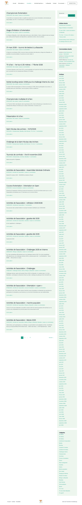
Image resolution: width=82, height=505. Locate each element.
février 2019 (62, 206)
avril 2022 (61, 150)
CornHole (22, 156)
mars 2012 (61, 347)
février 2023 (62, 137)
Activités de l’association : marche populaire (23, 303)
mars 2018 (61, 223)
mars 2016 (61, 267)
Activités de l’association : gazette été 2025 (22, 218)
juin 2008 (61, 425)
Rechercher (61, 13)
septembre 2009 (63, 405)
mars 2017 (61, 243)
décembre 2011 (62, 353)
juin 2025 (61, 95)
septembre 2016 (62, 256)
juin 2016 (61, 262)
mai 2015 (61, 284)
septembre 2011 (62, 360)
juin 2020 (61, 189)
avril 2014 (61, 310)
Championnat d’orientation (16, 13)
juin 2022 (61, 145)
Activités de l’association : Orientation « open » (24, 286)
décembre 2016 (62, 249)
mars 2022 (61, 152)
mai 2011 (61, 366)
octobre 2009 (62, 403)
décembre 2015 (62, 271)
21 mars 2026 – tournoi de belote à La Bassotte (24, 47)
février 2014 (62, 314)
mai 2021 (61, 171)
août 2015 (61, 277)
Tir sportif (61, 493)
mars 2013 (61, 327)
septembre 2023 (63, 126)
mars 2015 (61, 288)
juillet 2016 (61, 260)
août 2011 (61, 362)
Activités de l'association (18, 172)
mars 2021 (61, 176)
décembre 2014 (62, 295)
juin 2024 (61, 113)
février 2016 (62, 269)
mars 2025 (61, 100)
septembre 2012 (62, 338)
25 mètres (61, 436)
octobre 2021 (62, 163)
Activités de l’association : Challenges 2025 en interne (27, 249)
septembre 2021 (62, 165)
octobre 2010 (62, 381)
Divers (60, 460)
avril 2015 (61, 286)
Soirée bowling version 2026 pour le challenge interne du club (30, 82)
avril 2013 (61, 325)
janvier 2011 (61, 375)
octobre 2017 (62, 228)
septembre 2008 (63, 423)
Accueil (14, 3)
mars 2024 (61, 117)
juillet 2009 (61, 407)
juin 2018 (61, 217)
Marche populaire (63, 469)
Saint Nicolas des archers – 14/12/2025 (21, 129)
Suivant (51, 337)
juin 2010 (61, 386)
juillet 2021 (61, 167)
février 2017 (62, 245)
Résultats (22, 131)
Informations (21, 3)
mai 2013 (61, 323)
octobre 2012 (62, 336)
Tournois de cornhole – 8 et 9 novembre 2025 (24, 155)
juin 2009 (61, 410)
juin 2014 (61, 306)
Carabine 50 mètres (63, 449)
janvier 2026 (62, 85)
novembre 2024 (62, 106)
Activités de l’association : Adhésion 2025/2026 (24, 203)
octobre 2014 (62, 299)
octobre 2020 (62, 184)
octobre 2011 (62, 358)
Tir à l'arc (33, 131)
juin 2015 (61, 282)
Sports (60, 486)
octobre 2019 (62, 199)
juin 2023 (61, 128)
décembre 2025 (62, 87)
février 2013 (62, 329)
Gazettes (27, 220)
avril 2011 (61, 368)
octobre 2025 (62, 89)
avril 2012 (61, 345)
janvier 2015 (62, 293)
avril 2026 (61, 78)
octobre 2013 (62, 316)
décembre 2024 (62, 104)
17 (30, 337)
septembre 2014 (62, 301)
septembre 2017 (62, 230)
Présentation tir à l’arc (14, 116)
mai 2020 (61, 191)
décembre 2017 (62, 225)
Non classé (15, 15)
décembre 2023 (62, 121)
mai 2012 (61, 342)
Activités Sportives (38, 3)
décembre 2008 (62, 420)
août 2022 (61, 143)
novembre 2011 (62, 355)
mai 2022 (61, 147)
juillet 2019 (61, 202)
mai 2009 (61, 412)
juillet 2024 (61, 111)
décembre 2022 (62, 139)
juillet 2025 (61, 93)
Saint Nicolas (27, 131)
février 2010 (62, 394)
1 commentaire (39, 131)
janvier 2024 (62, 119)
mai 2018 (61, 219)
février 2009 (62, 418)
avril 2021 (61, 173)
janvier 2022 (62, 156)
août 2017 (61, 232)
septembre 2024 (63, 108)
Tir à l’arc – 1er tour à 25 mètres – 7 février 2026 (24, 65)
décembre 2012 (62, 332)
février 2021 (62, 178)
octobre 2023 (62, 124)
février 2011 (61, 373)
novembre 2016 (62, 251)
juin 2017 (61, 236)
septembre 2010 (62, 384)
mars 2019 (61, 204)
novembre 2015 (62, 273)
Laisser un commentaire (24, 15)
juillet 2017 (61, 234)
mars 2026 (61, 80)
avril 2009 (61, 414)
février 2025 (62, 102)
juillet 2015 (61, 280)
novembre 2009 (62, 401)
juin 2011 (61, 364)
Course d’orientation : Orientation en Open (22, 186)
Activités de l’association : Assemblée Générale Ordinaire (28, 170)
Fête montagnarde (63, 462)
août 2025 (61, 91)
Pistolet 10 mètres (63, 475)
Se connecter (61, 3)
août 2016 (61, 258)
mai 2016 (61, 264)
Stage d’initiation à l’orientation (18, 30)
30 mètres (61, 438)
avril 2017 (61, 241)
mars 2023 (61, 134)
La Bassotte (48, 3)
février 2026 (62, 82)
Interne (23, 270)
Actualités (29, 3)
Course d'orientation (17, 187)
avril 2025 (61, 98)
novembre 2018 (62, 210)
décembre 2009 (62, 399)
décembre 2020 (62, 182)
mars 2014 (61, 312)
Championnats (16, 131)
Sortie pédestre (62, 484)
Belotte (26, 322)
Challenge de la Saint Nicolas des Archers (22, 142)
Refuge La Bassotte (17, 251)
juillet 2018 (61, 215)
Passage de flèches (63, 473)
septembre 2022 (63, 141)
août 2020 (61, 186)
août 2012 (61, 340)
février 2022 (62, 154)
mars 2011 (61, 371)
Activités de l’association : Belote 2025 (21, 320)
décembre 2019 (62, 197)
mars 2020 (61, 193)
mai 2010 (61, 388)
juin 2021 (61, 169)
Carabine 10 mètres (63, 447)
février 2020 (62, 195)
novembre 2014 (62, 297)
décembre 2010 (62, 377)
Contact (54, 3)
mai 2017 (61, 238)
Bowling (61, 445)
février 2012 (62, 349)
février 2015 (62, 290)
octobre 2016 (62, 254)
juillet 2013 (61, 319)
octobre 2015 (62, 275)
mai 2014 (61, 308)
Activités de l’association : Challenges (20, 268)
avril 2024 (61, 115)
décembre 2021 (62, 158)
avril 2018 (61, 221)
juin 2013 (61, 321)
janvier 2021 (62, 180)
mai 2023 (61, 130)
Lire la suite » (9, 22)
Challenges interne (17, 270)
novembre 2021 (62, 160)
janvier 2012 (62, 351)
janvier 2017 (62, 247)
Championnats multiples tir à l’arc (19, 99)
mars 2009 (61, 416)
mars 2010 (61, 392)
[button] (24, 3)
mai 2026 (61, 76)
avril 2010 (61, 390)
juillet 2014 (61, 303)
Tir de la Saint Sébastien (64, 490)
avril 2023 (61, 132)
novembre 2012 (62, 334)
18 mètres (61, 434)
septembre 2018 (62, 212)
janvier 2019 (62, 208)
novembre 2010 (62, 379)
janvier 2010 (62, 397)
